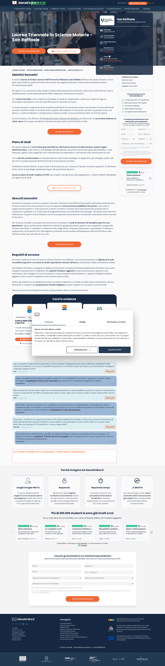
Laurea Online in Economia (69, 635)
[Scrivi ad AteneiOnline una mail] (27, 624)
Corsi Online (75, 8)
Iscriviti (152, 3)
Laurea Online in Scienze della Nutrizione (73, 637)
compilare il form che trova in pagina (51, 436)
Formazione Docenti (94, 8)
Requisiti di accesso (129, 86)
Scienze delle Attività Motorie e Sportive (29, 321)
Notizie (146, 8)
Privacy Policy (16, 640)
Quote (112, 383)
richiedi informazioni (29, 339)
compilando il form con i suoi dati (42, 380)
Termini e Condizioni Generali (141, 147)
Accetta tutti (114, 350)
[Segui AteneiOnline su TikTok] (20, 624)
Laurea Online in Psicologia (69, 633)
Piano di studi (127, 80)
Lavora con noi (17, 630)
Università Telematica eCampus (25, 328)
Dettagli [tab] (82, 322)
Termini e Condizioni (19, 636)
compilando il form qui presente (65, 410)
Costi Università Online (67, 631)
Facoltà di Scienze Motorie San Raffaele (60, 118)
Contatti (15, 628)
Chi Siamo (123, 3)
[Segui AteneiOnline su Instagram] (16, 624)
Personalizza (80, 350)
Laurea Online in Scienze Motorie (26, 331)
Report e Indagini (18, 634)
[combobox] (140, 134)
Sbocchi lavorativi (129, 83)
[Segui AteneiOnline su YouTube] (23, 624)
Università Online (23, 8)
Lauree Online (41, 8)
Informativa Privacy (134, 151)
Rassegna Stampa (18, 632)
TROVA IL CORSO (138, 3)
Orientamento (114, 8)
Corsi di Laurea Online (67, 625)
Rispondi (110, 371)
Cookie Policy (16, 638)
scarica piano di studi (65, 51)
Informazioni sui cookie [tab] (116, 322)
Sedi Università (132, 8)
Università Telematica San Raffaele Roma (131, 22)
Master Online (58, 8)
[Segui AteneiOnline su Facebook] (13, 624)
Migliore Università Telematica (70, 629)
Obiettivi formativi (130, 77)
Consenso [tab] (49, 322)
